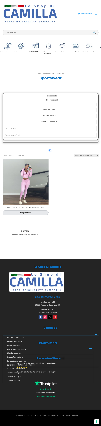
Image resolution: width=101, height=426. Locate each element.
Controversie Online (16, 369)
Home (39, 74)
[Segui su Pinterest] (55, 317)
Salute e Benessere (15, 338)
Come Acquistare (15, 357)
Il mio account (13, 380)
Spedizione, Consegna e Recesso (22, 365)
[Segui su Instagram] (45, 317)
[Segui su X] (50, 317)
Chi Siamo (11, 353)
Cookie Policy (13, 376)
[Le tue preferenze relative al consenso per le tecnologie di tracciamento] (96, 421)
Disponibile (52, 96)
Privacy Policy (13, 372)
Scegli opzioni (25, 213)
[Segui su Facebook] (40, 317)
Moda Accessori (48, 74)
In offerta (52, 100)
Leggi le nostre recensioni (45, 396)
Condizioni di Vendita (16, 361)
